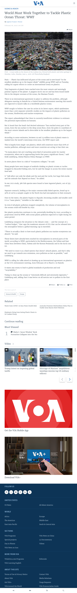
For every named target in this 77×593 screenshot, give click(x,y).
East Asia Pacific (11, 524)
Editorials (43, 559)
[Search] (63, 590)
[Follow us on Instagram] (20, 492)
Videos (41, 544)
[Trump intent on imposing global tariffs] (21, 357)
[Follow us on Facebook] (6, 492)
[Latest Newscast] (14, 590)
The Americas (10, 520)
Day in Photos (10, 544)
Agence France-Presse (14, 22)
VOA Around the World (13, 586)
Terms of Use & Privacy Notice (16, 574)
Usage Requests (45, 582)
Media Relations (45, 578)
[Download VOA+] (38, 456)
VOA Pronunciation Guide (49, 586)
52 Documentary (45, 540)
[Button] (69, 29)
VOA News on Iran (11, 548)
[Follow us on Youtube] (16, 492)
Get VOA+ (8, 582)
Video (8, 344)
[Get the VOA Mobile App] (38, 409)
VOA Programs (10, 536)
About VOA (9, 578)
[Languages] (47, 590)
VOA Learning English (13, 563)
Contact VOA (44, 574)
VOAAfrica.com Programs (14, 559)
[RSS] (25, 492)
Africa (7, 516)
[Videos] (30, 590)
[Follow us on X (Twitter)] (11, 492)
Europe (42, 516)
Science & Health (11, 9)
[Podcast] (29, 492)
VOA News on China (46, 536)
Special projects (11, 540)
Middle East (43, 520)
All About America (46, 505)
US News (8, 505)
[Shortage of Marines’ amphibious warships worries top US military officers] (56, 357)
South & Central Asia (47, 524)
